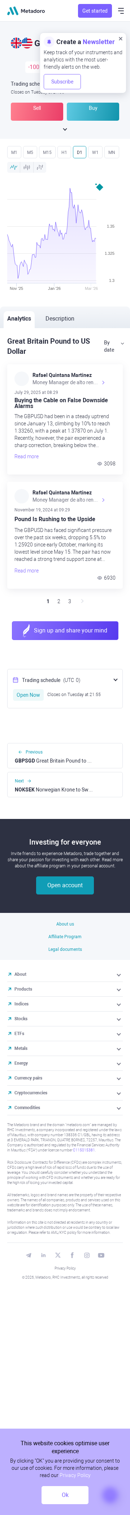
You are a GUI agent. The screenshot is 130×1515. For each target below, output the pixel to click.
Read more (26, 456)
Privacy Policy (65, 1268)
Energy (21, 1063)
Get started (95, 11)
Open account (65, 885)
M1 (14, 152)
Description (60, 318)
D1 (79, 152)
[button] (119, 974)
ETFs (19, 1033)
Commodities (27, 1107)
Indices (21, 1004)
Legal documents (65, 949)
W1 (95, 152)
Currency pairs (28, 1078)
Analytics (19, 318)
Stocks (20, 1018)
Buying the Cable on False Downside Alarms (61, 403)
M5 (30, 152)
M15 (47, 152)
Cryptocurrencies (30, 1092)
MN (111, 152)
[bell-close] (120, 38)
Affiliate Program (65, 936)
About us (65, 924)
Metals (20, 1048)
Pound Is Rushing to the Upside (54, 519)
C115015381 (84, 1150)
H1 (64, 152)
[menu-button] (121, 10)
